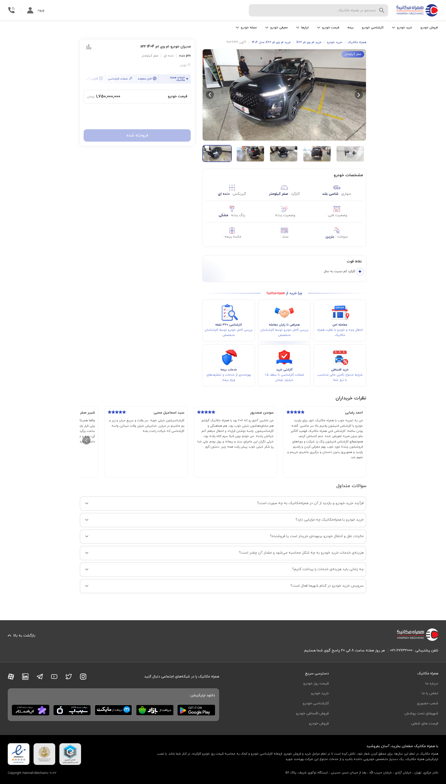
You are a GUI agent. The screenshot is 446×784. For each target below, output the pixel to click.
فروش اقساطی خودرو (312, 713)
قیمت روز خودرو (316, 683)
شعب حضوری (427, 703)
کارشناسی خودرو (373, 28)
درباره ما (431, 683)
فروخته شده (137, 135)
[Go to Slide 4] (317, 154)
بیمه (350, 28)
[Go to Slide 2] (250, 154)
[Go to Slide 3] (283, 154)
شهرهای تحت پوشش (421, 713)
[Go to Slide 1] (217, 153)
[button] (284, 95)
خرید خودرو (320, 693)
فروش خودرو (429, 28)
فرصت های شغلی (424, 723)
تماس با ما (430, 693)
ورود (40, 10)
